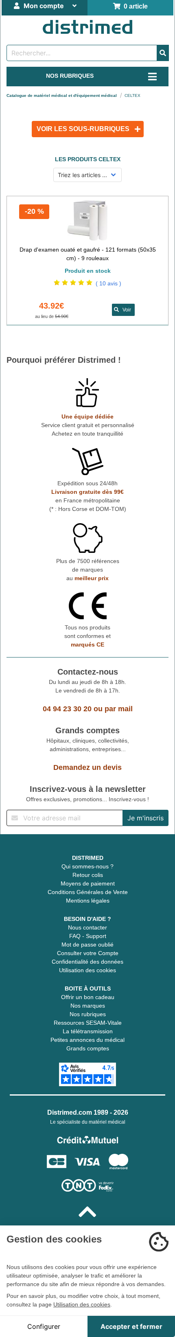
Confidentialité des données (87, 961)
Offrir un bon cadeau (87, 997)
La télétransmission (88, 1031)
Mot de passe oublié (87, 944)
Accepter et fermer (131, 1326)
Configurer (43, 1326)
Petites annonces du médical (87, 1040)
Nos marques (87, 1005)
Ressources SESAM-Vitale (88, 1022)
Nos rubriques (88, 1014)
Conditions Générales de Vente (88, 892)
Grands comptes (87, 1048)
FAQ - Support (87, 936)
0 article (134, 6)
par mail (119, 709)
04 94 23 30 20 (67, 709)
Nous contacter (87, 927)
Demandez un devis (87, 767)
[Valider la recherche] (163, 53)
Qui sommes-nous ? (87, 866)
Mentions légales (87, 900)
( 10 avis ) (108, 283)
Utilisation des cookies (87, 970)
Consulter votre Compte (87, 953)
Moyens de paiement (88, 883)
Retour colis (87, 875)
